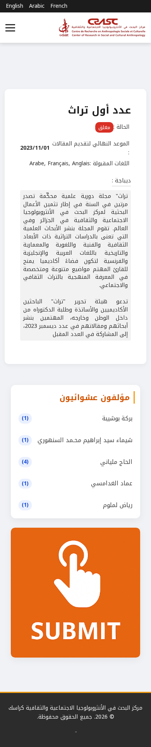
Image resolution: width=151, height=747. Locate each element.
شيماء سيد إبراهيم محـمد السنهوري (85, 440)
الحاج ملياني (116, 462)
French (58, 6)
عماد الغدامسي (111, 483)
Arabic (37, 6)
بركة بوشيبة (117, 418)
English (14, 6)
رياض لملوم (117, 505)
